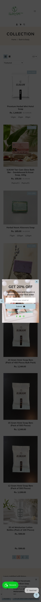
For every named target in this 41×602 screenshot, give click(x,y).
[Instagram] (24, 316)
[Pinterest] (20, 316)
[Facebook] (17, 316)
